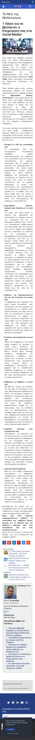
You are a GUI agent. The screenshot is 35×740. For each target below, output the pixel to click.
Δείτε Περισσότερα (13, 733)
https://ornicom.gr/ (11, 603)
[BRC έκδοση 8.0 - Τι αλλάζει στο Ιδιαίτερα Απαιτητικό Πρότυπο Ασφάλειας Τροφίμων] (5, 566)
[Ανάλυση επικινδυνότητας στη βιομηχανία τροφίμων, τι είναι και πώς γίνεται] (5, 576)
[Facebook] (5, 611)
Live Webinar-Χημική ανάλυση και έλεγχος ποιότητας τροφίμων (18, 640)
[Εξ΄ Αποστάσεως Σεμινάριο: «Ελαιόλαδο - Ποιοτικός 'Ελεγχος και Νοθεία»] (5, 552)
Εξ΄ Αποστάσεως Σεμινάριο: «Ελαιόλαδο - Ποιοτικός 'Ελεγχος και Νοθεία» (19, 553)
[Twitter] (8, 611)
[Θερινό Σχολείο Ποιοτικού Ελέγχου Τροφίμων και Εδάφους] (5, 559)
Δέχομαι (11, 729)
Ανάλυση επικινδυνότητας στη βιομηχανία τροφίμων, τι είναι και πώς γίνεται (20, 577)
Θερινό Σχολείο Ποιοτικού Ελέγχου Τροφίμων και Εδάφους (19, 560)
